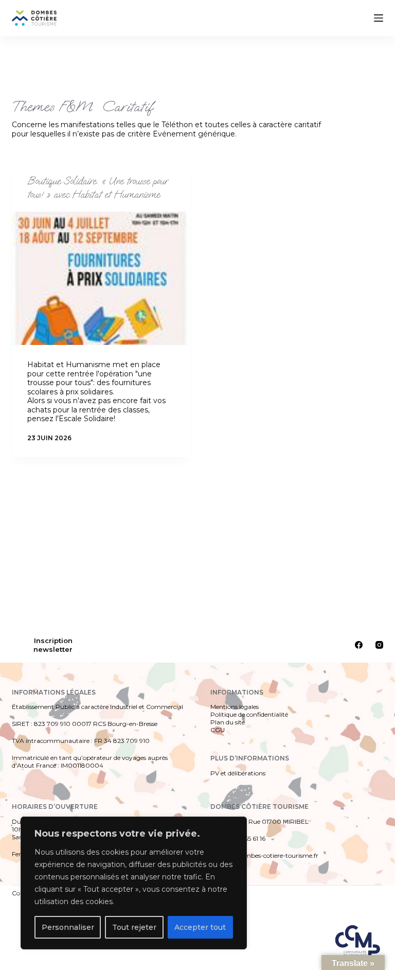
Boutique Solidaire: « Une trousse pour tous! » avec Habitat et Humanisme (97, 188)
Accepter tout (200, 927)
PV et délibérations (237, 773)
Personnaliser (68, 927)
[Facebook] (359, 645)
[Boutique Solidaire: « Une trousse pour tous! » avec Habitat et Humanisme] (101, 278)
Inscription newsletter (53, 644)
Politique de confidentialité (249, 714)
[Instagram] (379, 645)
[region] (134, 883)
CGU (217, 730)
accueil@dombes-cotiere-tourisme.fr (264, 855)
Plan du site (227, 722)
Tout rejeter (134, 927)
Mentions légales (234, 707)
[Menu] (378, 18)
